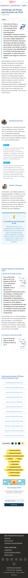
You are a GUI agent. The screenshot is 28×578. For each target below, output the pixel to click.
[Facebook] (12, 443)
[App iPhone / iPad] (25, 559)
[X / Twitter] (16, 559)
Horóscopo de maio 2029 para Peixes (14, 402)
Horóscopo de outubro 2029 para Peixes (14, 426)
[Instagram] (7, 559)
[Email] (22, 443)
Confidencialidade (10, 570)
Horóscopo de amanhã (15, 453)
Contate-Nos (8, 550)
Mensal (19, 459)
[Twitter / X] (19, 443)
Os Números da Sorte (14, 467)
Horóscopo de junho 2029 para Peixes (14, 407)
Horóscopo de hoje (15, 5)
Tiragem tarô (14, 464)
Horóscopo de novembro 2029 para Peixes (14, 431)
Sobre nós (7, 538)
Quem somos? (8, 541)
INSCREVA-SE (14, 505)
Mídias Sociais (8, 555)
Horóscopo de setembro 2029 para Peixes (14, 421)
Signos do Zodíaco (15, 472)
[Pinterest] (21, 559)
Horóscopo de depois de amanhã (14, 456)
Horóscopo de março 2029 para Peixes (14, 392)
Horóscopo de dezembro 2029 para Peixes (14, 435)
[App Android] (14, 564)
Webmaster (19, 570)
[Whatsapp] (15, 443)
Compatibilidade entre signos (14, 470)
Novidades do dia (15, 475)
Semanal (24, 5)
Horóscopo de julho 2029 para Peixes (14, 411)
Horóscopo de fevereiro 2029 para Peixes (14, 387)
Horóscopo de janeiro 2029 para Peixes (14, 383)
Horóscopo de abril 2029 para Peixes (14, 397)
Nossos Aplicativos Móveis (12, 552)
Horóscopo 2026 (4, 5)
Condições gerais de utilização (13, 543)
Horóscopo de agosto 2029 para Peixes (14, 416)
